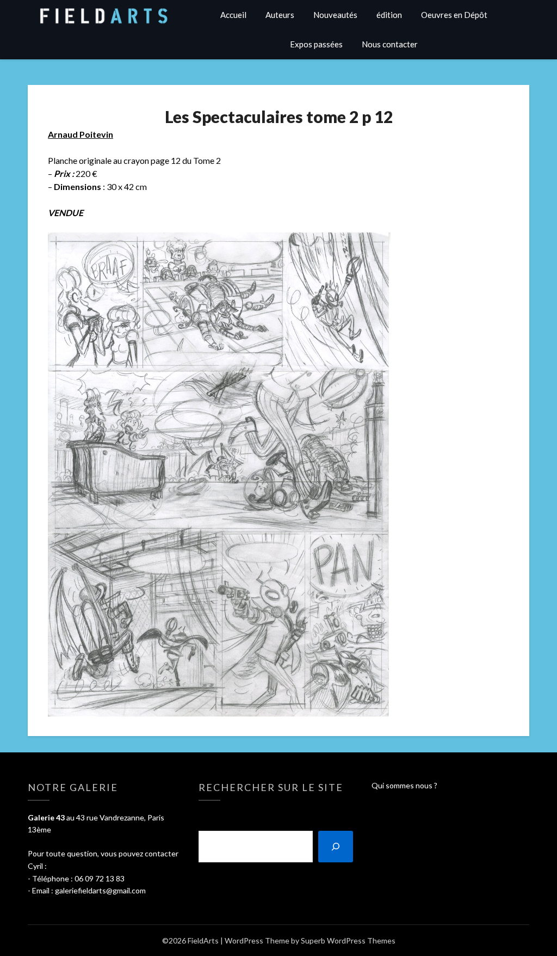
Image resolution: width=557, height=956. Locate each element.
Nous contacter (390, 44)
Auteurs (279, 15)
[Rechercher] (335, 846)
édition (389, 15)
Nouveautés (335, 15)
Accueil (233, 15)
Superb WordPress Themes (348, 940)
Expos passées (316, 44)
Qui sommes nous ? (404, 785)
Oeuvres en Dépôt (454, 15)
